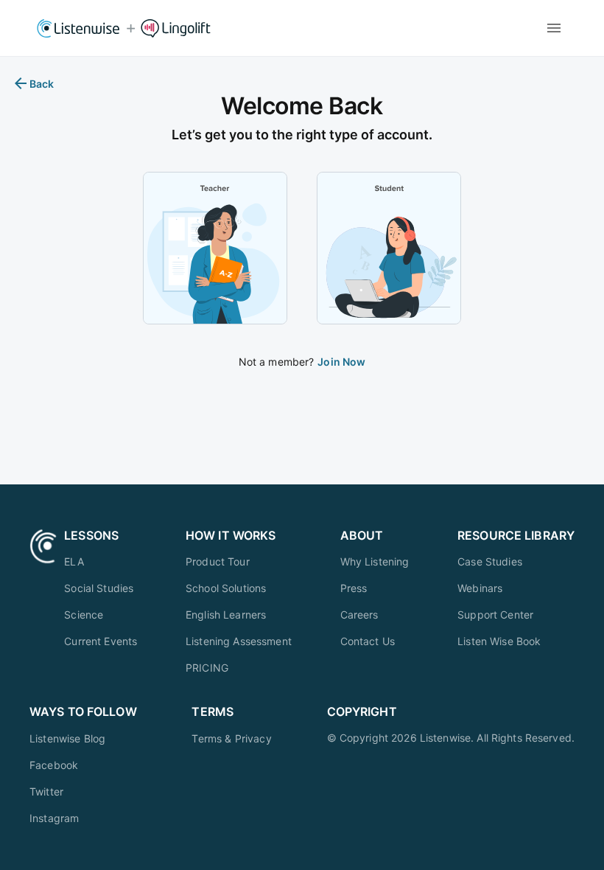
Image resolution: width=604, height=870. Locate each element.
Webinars (479, 588)
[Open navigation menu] (554, 28)
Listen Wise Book (499, 641)
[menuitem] (100, 561)
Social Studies (98, 588)
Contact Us (368, 641)
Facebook (53, 765)
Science (83, 614)
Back (42, 83)
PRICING (207, 667)
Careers (359, 614)
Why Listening (375, 561)
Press (354, 588)
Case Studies (489, 561)
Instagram (54, 818)
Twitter (46, 791)
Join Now (341, 361)
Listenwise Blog (67, 738)
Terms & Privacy (231, 738)
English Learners (226, 614)
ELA (73, 561)
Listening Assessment (239, 641)
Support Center (495, 614)
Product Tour (218, 561)
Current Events (100, 641)
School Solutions (226, 588)
